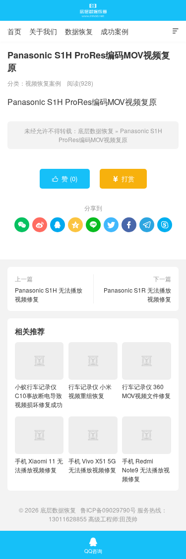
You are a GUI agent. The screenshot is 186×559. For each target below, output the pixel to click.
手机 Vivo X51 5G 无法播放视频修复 (92, 465)
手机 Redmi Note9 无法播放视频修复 (146, 470)
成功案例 (114, 31)
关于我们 (43, 31)
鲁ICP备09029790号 (108, 510)
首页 (14, 31)
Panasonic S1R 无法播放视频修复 (137, 294)
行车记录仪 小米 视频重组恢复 (90, 391)
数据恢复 (79, 31)
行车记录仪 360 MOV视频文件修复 (146, 391)
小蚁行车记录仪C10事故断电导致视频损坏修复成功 (38, 395)
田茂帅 (128, 518)
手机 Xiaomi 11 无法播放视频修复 (39, 465)
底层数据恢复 (93, 10)
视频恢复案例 (43, 83)
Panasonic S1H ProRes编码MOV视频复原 (110, 135)
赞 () (64, 178)
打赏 (123, 178)
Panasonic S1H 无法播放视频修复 (48, 294)
